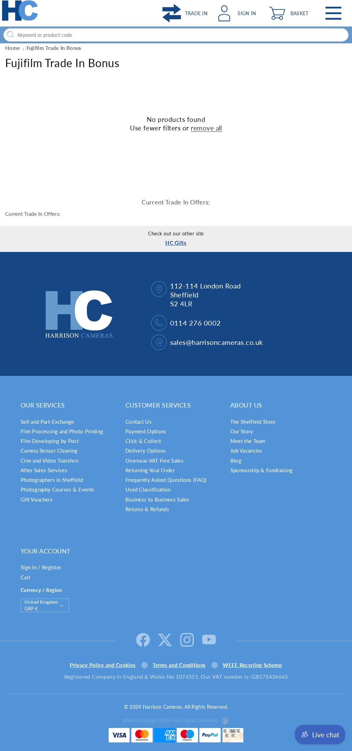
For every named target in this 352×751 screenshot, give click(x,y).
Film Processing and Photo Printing (62, 431)
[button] (290, 13)
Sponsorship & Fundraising (261, 470)
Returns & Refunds (147, 509)
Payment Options (145, 431)
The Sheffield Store (253, 422)
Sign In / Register (41, 567)
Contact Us (138, 422)
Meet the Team (247, 441)
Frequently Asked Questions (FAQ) (166, 480)
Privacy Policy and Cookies (102, 665)
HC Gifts (175, 243)
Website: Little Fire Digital (170, 720)
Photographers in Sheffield (52, 480)
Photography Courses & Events (57, 489)
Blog (235, 460)
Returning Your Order (150, 470)
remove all (206, 128)
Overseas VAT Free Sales (154, 460)
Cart (25, 577)
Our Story (241, 431)
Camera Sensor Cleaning (49, 450)
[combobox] (176, 35)
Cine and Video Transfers (50, 460)
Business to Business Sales (157, 499)
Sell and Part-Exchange (47, 422)
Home (12, 48)
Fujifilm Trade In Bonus (53, 48)
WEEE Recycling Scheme (252, 665)
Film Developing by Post (50, 441)
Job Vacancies (246, 450)
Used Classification (148, 489)
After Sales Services (44, 470)
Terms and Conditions (179, 665)
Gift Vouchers (37, 499)
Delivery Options (145, 450)
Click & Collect (143, 441)
